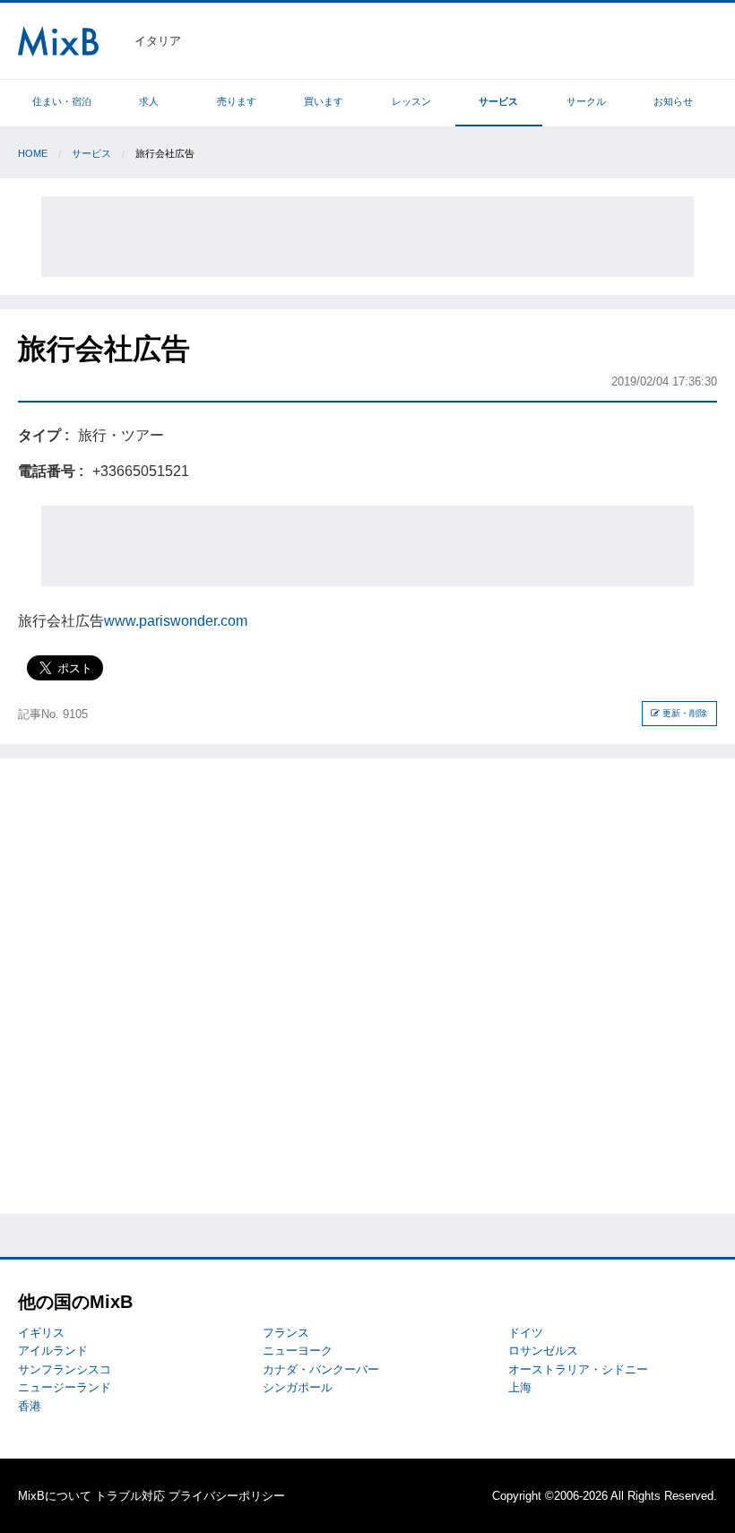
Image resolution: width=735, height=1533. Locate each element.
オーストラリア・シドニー (578, 1369)
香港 (29, 1406)
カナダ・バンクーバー (321, 1369)
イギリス (41, 1332)
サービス (498, 101)
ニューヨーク (298, 1350)
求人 (149, 101)
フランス (286, 1332)
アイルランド (53, 1350)
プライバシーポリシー (227, 1496)
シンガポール (298, 1387)
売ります (236, 101)
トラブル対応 (130, 1496)
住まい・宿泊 (61, 101)
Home (33, 153)
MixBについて (54, 1496)
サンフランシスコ (64, 1369)
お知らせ (673, 101)
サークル (586, 101)
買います (323, 101)
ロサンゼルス (543, 1350)
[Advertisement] (367, 236)
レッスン (411, 101)
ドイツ (525, 1332)
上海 (520, 1387)
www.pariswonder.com (175, 620)
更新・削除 (683, 713)
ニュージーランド (64, 1387)
